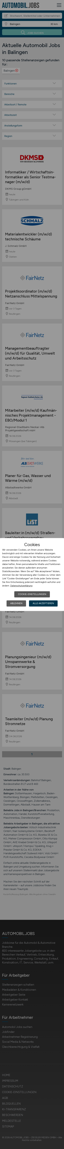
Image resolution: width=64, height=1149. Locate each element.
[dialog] (32, 574)
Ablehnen (16, 603)
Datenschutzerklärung (21, 585)
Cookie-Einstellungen (32, 594)
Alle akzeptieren (43, 603)
